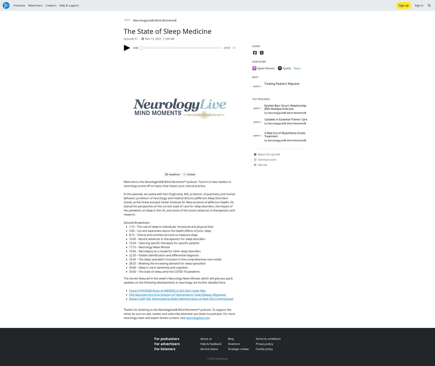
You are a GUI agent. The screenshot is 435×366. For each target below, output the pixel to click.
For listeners (164, 349)
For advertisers (167, 344)
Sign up (404, 5)
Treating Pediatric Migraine (281, 84)
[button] (429, 5)
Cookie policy (264, 349)
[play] (127, 48)
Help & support (69, 5)
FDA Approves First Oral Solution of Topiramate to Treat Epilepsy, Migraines (177, 295)
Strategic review (238, 349)
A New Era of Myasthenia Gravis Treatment (284, 134)
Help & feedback (211, 344)
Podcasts (19, 5)
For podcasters (166, 338)
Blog (231, 339)
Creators (51, 5)
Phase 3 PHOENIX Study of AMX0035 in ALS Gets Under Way (167, 291)
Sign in (419, 5)
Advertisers (35, 5)
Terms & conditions (268, 339)
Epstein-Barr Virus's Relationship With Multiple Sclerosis (285, 107)
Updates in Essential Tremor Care (285, 119)
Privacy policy (264, 344)
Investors (234, 344)
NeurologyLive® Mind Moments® (155, 20)
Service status (209, 349)
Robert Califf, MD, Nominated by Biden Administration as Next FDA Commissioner (181, 299)
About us (206, 339)
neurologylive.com (198, 318)
